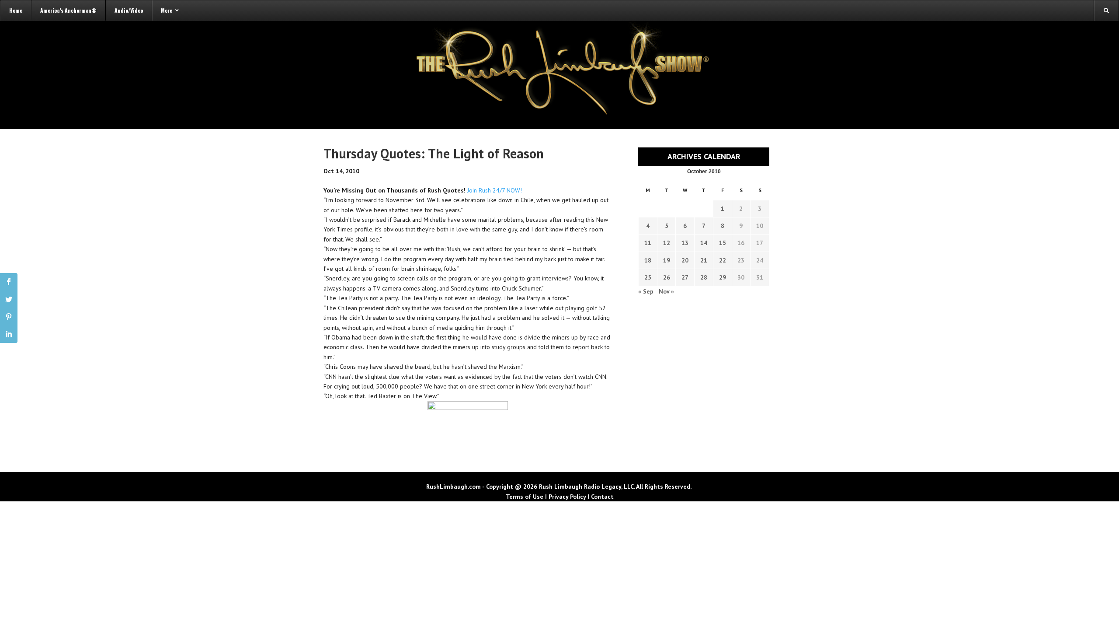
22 (722, 260)
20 (684, 260)
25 (647, 277)
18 (647, 260)
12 (666, 243)
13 (684, 243)
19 (666, 260)
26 (666, 277)
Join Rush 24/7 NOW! (494, 190)
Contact (602, 496)
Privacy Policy (567, 496)
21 (703, 260)
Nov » (666, 291)
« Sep (645, 291)
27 (684, 277)
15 (722, 243)
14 (703, 243)
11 (647, 243)
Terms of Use (524, 496)
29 (722, 277)
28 (703, 277)
